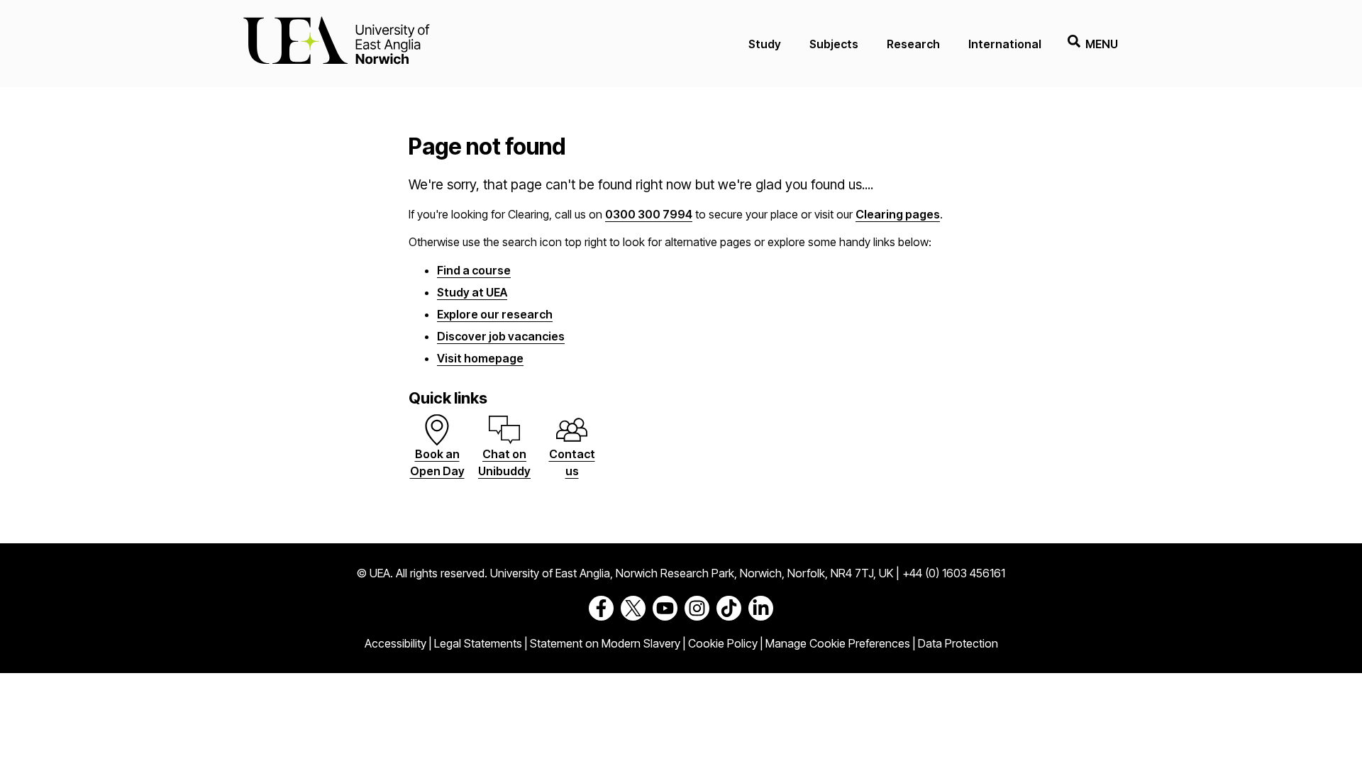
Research (913, 44)
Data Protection (958, 643)
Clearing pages (898, 214)
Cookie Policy (723, 643)
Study (764, 44)
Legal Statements (478, 643)
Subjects (833, 44)
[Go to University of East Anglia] (336, 43)
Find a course (474, 270)
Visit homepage (480, 358)
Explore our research (495, 314)
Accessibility (395, 643)
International (1004, 44)
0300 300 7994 (648, 214)
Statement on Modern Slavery (605, 643)
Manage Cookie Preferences (837, 643)
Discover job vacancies (501, 336)
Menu (1101, 44)
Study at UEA (472, 292)
